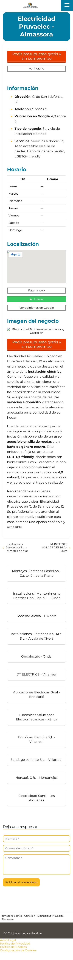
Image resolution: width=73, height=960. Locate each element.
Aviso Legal (8, 940)
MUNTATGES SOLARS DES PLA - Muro (54, 547)
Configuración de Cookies (18, 950)
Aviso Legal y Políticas (28, 933)
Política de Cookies (13, 947)
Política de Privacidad (15, 943)
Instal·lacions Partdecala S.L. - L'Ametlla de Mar (17, 547)
